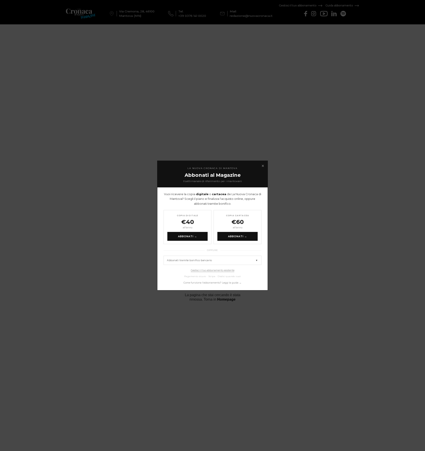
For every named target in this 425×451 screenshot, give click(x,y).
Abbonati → (187, 236)
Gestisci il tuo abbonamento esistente (212, 270)
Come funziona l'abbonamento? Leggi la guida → (212, 282)
